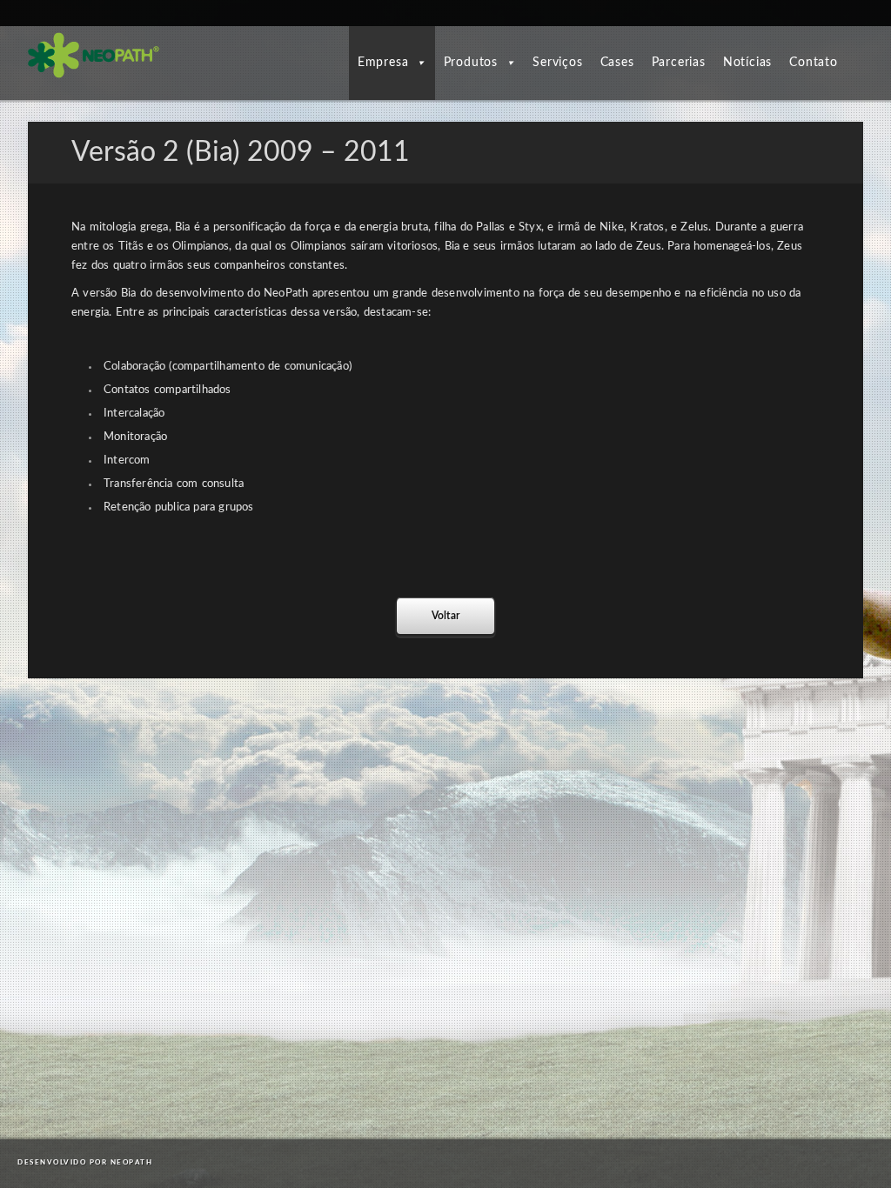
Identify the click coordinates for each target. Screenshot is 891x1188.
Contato (813, 63)
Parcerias (679, 63)
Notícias (747, 63)
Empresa (383, 63)
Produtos (471, 63)
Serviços (557, 63)
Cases (617, 63)
